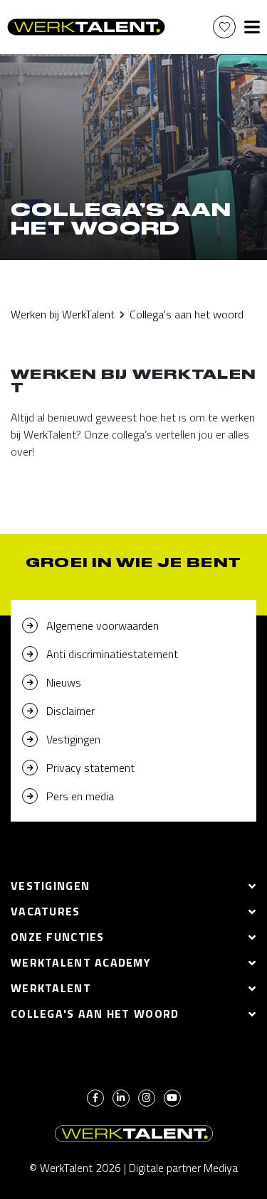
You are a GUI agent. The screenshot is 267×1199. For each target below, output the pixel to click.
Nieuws (63, 682)
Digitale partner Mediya (183, 1167)
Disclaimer (70, 710)
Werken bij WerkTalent (63, 314)
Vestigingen (73, 739)
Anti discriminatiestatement (112, 653)
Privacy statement (90, 767)
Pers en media (80, 796)
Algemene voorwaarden (102, 625)
